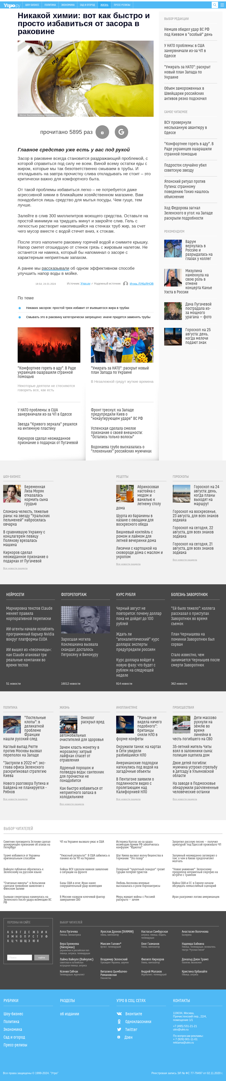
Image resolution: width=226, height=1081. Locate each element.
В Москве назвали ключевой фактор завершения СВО (82, 898)
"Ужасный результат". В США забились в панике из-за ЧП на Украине (85, 857)
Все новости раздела (15, 568)
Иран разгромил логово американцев (195, 897)
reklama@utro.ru (183, 1042)
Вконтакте (133, 1014)
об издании (69, 1014)
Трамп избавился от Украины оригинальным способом (22, 857)
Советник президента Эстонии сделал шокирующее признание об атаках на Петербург (27, 844)
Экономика (68, 5)
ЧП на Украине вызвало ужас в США (82, 841)
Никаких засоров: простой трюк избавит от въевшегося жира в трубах (77, 307)
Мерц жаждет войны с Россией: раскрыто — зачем (135, 898)
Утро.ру (85, 283)
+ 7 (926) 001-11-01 (185, 1039)
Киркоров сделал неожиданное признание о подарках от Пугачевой (48, 440)
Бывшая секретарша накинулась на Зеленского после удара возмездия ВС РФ (27, 900)
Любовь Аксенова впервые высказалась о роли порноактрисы (138, 884)
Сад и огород (87, 5)
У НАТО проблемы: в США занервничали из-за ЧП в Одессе (45, 412)
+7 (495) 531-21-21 (185, 1026)
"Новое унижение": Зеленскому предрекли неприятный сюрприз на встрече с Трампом (195, 872)
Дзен (128, 1037)
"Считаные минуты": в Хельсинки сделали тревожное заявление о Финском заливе (24, 886)
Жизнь (104, 5)
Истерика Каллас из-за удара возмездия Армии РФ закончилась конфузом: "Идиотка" (137, 844)
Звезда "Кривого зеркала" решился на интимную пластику (47, 426)
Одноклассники (138, 1021)
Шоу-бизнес (32, 5)
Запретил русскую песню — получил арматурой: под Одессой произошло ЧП (196, 843)
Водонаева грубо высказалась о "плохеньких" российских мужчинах (121, 449)
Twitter (131, 1029)
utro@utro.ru (181, 1029)
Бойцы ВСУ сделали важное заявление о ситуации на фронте (84, 871)
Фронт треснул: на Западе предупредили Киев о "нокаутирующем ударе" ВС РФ (117, 414)
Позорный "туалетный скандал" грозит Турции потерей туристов (140, 871)
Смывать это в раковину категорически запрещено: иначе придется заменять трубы (88, 317)
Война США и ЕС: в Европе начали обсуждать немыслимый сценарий (194, 884)
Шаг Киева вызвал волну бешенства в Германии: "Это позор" (139, 857)
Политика (50, 5)
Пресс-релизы (122, 5)
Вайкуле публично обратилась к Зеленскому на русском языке (23, 871)
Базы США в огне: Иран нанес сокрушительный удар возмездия (81, 884)
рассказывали (55, 268)
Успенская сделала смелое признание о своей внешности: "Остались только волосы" (116, 432)
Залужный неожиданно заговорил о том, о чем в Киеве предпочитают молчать (194, 858)
